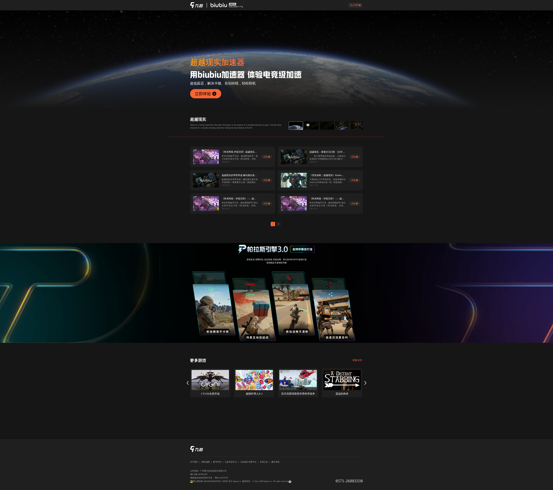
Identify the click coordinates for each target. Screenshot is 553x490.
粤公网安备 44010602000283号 (206, 481)
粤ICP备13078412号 (198, 474)
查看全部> (357, 360)
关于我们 (194, 462)
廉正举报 (275, 462)
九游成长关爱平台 (248, 462)
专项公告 (264, 462)
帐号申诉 (217, 462)
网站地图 (206, 462)
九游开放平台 (231, 462)
